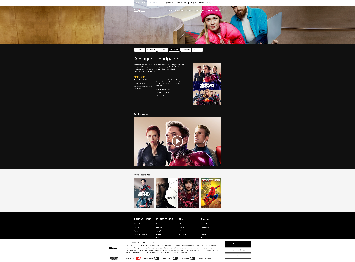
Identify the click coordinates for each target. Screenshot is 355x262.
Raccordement (206, 238)
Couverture (205, 224)
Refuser (238, 256)
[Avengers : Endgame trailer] (177, 141)
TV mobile (151, 50)
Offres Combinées (176, 10)
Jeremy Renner (168, 82)
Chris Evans (171, 80)
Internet (159, 227)
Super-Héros (166, 89)
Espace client (169, 3)
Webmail (179, 3)
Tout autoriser (238, 244)
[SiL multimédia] (141, 10)
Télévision (199, 10)
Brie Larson (163, 80)
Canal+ (197, 50)
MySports (186, 50)
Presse (203, 234)
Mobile (189, 10)
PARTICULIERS (142, 219)
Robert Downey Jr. (169, 83)
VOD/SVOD (174, 50)
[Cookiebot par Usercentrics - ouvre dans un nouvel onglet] (113, 258)
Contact (201, 3)
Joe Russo (137, 88)
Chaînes (162, 50)
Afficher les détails (205, 258)
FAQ (158, 238)
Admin (180, 224)
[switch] (156, 258)
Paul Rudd (159, 83)
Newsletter (205, 227)
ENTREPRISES (164, 219)
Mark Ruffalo (178, 82)
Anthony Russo (147, 86)
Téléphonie (160, 231)
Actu (202, 231)
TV (140, 50)
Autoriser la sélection (238, 250)
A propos (192, 3)
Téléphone (182, 234)
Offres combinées (163, 224)
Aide (185, 3)
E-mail (180, 238)
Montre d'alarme (213, 10)
